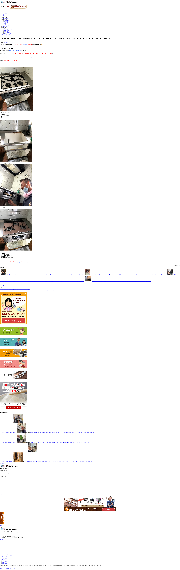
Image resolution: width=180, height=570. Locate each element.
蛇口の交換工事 (6, 31)
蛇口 (15, 432)
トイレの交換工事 (7, 32)
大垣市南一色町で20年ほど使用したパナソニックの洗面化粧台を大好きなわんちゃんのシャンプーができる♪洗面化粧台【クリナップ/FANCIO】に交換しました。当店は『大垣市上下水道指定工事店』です (64, 432)
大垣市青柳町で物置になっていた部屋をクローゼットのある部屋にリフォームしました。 (15, 289)
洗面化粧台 (13, 432)
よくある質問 (4, 13)
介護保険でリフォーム (8, 29)
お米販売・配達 (6, 20)
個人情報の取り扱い (8, 568)
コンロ (8, 42)
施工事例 (3, 11)
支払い (5, 24)
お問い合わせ (4, 15)
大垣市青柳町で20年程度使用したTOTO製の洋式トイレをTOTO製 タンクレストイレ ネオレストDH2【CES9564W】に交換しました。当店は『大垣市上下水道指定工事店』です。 (30, 290)
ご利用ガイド (6, 22)
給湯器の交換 (6, 30)
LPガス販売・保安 (5, 18)
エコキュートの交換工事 (8, 33)
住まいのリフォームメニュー (9, 28)
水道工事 (9, 432)
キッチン (5, 42)
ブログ (3, 12)
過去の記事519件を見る (4, 463)
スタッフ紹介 (4, 558)
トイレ (3, 461)
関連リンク (2, 568)
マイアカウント (6, 25)
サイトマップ (14, 568)
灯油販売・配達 (5, 26)
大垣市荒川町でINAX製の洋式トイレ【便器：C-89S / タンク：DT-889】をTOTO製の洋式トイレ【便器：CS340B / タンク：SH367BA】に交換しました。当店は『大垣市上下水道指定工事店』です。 (60, 461)
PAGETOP (1, 525)
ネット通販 (6, 21)
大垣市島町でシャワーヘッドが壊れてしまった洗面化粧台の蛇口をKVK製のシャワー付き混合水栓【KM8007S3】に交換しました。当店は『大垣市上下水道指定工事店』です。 (59, 442)
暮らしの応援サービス (6, 34)
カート (5, 23)
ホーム (1, 539)
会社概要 (3, 14)
